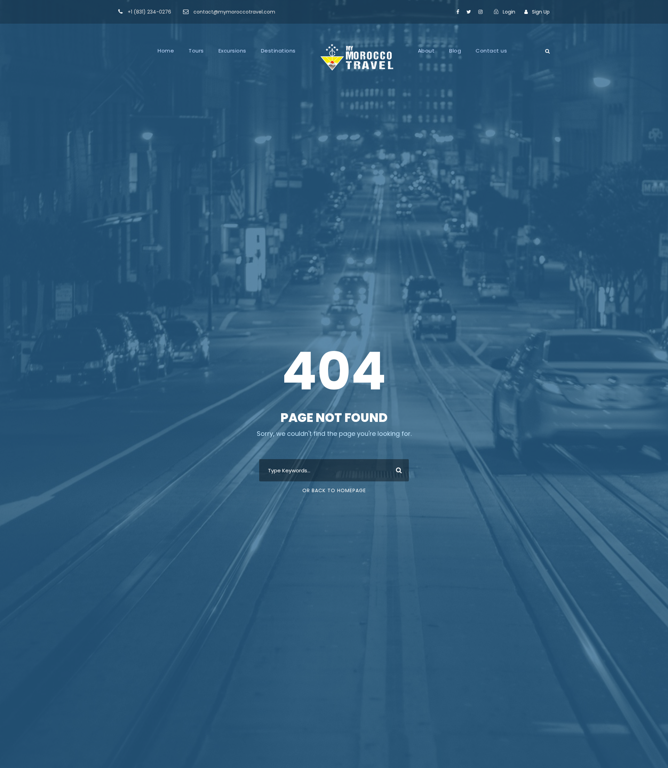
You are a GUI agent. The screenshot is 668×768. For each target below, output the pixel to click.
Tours (196, 50)
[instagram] (480, 11)
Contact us (491, 50)
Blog (455, 50)
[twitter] (469, 11)
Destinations (278, 50)
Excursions (232, 50)
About (426, 50)
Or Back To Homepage (334, 490)
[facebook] (457, 11)
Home (166, 50)
